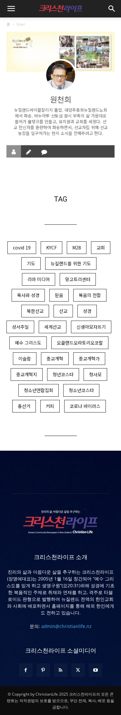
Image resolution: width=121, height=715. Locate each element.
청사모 (95, 374)
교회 (100, 247)
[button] (11, 8)
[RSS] (60, 670)
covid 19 (22, 247)
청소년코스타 (81, 390)
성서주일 (20, 327)
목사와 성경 (28, 295)
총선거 (24, 406)
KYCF (51, 247)
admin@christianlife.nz (66, 626)
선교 (63, 311)
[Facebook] (25, 670)
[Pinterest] (43, 670)
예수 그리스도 (28, 342)
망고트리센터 (77, 279)
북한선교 (35, 311)
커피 (50, 406)
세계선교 (52, 327)
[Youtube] (95, 670)
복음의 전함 (90, 295)
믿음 (59, 295)
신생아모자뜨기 (91, 327)
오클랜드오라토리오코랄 (80, 342)
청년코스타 (63, 374)
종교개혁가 (89, 358)
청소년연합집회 (38, 390)
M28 (76, 247)
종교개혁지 (26, 374)
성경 (87, 311)
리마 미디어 (38, 279)
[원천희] (61, 75)
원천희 (60, 99)
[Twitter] (78, 670)
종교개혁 (54, 358)
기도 (31, 263)
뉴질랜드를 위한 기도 (71, 263)
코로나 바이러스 (85, 406)
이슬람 (24, 358)
